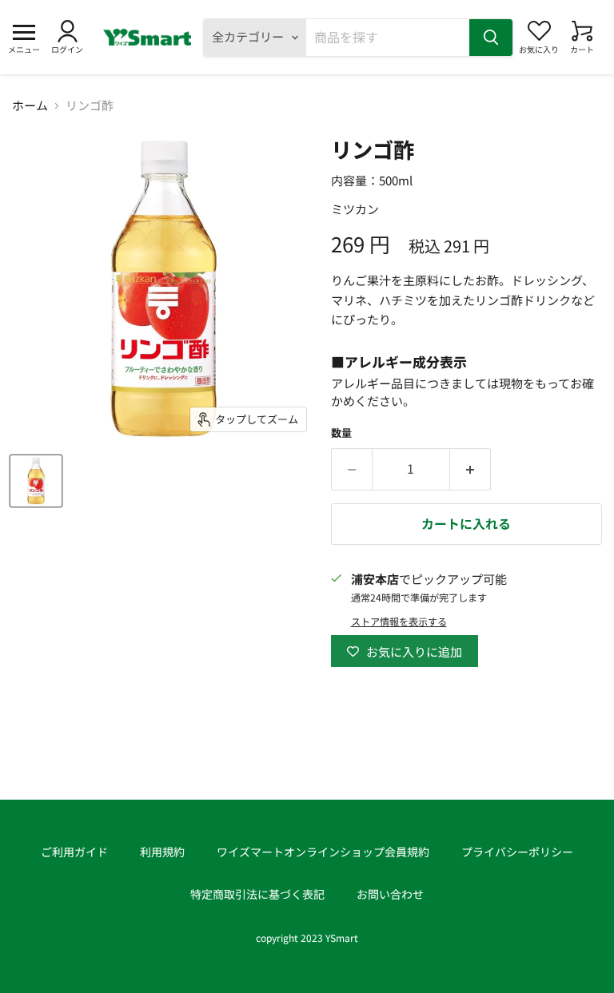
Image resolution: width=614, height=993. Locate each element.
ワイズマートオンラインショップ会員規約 (323, 852)
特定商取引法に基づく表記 (257, 894)
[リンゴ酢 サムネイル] (36, 480)
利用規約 (162, 852)
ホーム (30, 105)
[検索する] (490, 37)
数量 (341, 432)
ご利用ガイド (74, 852)
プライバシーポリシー (517, 852)
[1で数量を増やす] (470, 469)
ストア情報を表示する (399, 621)
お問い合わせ (390, 894)
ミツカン (355, 209)
